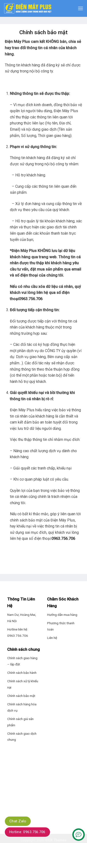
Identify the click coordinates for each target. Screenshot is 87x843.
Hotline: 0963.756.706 (27, 832)
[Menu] (80, 8)
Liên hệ (52, 638)
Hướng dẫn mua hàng (62, 615)
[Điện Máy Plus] (28, 8)
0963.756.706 (31, 298)
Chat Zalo (17, 821)
